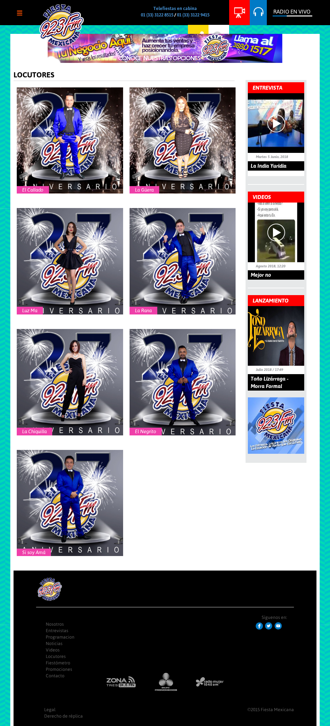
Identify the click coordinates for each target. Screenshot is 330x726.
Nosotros (55, 624)
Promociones (59, 669)
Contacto (55, 675)
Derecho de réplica (63, 716)
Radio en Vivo (291, 11)
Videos (53, 649)
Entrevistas (57, 630)
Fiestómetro (58, 662)
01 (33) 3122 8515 (157, 14)
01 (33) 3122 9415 (193, 14)
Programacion (60, 637)
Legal (49, 709)
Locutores (56, 656)
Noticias (54, 643)
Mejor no (261, 275)
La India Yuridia (268, 166)
